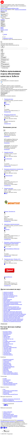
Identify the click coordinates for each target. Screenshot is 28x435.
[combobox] (7, 43)
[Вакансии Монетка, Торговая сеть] (15, 202)
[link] (3, 24)
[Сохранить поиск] (2, 50)
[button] (2, 27)
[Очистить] (2, 47)
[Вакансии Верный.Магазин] (15, 270)
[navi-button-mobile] (2, 31)
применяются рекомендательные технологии (12, 421)
